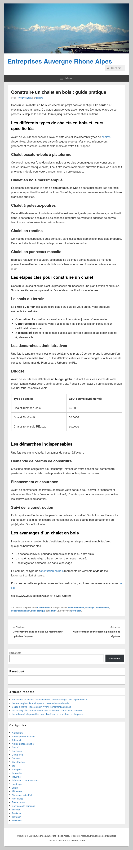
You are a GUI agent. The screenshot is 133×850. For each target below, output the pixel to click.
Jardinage (17, 784)
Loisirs (15, 787)
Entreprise (17, 769)
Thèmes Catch (77, 840)
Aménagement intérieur (23, 736)
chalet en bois (102, 607)
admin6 (39, 97)
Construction (43, 607)
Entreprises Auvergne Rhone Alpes (60, 60)
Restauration (18, 802)
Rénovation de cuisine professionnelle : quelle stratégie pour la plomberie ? (49, 699)
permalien (76, 610)
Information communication (25, 780)
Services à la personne (23, 805)
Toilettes (16, 809)
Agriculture (17, 732)
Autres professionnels (23, 743)
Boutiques (17, 751)
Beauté (15, 747)
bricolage (90, 607)
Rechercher (15, 652)
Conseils (16, 758)
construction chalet (20, 610)
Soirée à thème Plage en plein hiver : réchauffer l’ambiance (41, 706)
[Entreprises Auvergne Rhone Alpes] (66, 52)
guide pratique (38, 610)
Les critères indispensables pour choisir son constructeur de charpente (47, 714)
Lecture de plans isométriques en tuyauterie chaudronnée (40, 703)
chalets (106, 137)
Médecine (17, 791)
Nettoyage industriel (22, 795)
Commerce (17, 754)
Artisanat (16, 740)
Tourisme (16, 813)
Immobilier (17, 773)
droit (14, 765)
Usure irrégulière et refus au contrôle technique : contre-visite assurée (47, 710)
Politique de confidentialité (103, 835)
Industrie (16, 776)
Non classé (17, 798)
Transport (16, 816)
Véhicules (17, 820)
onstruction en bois (52, 571)
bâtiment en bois (76, 607)
